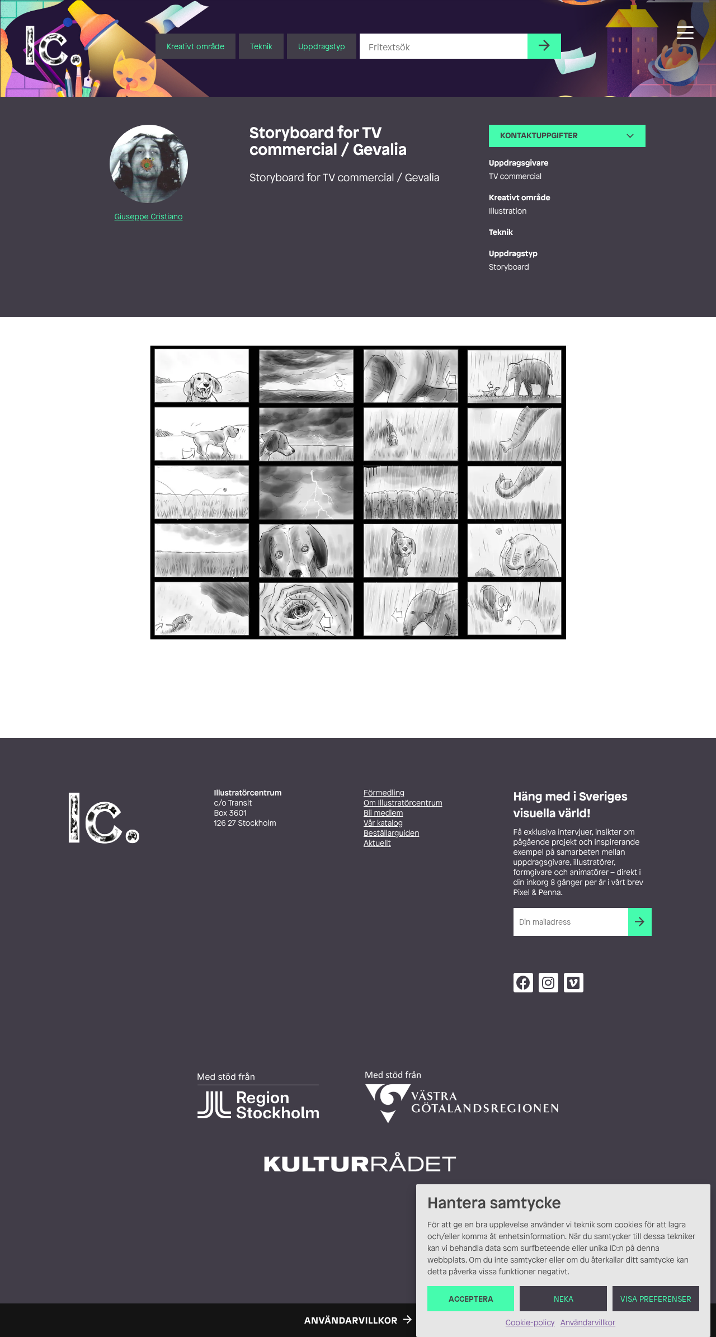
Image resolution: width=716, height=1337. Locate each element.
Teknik (261, 46)
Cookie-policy (530, 1322)
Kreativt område (195, 46)
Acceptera (471, 1298)
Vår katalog (383, 823)
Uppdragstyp (321, 46)
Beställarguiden (391, 833)
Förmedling (384, 793)
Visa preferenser (655, 1298)
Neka (563, 1298)
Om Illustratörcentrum (403, 803)
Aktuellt (377, 843)
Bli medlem (383, 813)
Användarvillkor (587, 1322)
